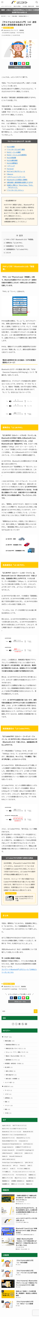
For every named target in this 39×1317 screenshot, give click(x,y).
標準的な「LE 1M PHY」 (14, 243)
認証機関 (5, 1184)
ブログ (8, 1037)
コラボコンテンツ (8, 1175)
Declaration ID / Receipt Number (11, 1144)
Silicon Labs (6, 1165)
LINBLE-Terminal (7, 1153)
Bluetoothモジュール (23, 1138)
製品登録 (29, 1181)
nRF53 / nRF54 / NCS (8, 1159)
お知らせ (8, 1086)
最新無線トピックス (13, 1060)
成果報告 (8, 1098)
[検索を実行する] (35, 1011)
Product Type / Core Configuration (12, 1162)
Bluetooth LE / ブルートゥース (11, 30)
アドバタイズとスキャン (15, 190)
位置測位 (32, 1175)
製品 (7, 1109)
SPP (15, 1165)
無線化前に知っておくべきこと (16, 1048)
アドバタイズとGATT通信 (16, 149)
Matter (4, 1156)
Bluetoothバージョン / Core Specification (14, 1135)
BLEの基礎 (10, 146)
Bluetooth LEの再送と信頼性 (17, 179)
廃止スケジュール (20, 1178)
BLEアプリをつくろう (19, 1125)
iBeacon (10, 174)
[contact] (26, 1024)
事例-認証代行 (11, 1075)
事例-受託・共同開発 (12, 1079)
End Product (28, 1144)
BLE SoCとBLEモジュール (16, 171)
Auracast (10, 168)
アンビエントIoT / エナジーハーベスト (24, 1172)
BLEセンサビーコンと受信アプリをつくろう (14, 1128)
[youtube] (19, 1024)
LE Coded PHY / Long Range (8, 32)
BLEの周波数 (11, 157)
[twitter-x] (16, 1024)
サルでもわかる (20, 32)
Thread (22, 1165)
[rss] (22, 1024)
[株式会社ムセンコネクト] (19, 2)
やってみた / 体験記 (23, 1168)
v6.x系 (12, 1168)
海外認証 (31, 1178)
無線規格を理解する (8, 27)
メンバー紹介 (9, 1082)
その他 (8, 1113)
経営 (7, 1102)
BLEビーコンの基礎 (14, 152)
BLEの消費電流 (12, 163)
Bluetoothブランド (8, 1138)
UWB (30, 1165)
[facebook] (13, 1024)
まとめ (8, 252)
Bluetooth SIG (28, 1131)
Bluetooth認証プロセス (9, 1141)
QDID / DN (29, 1162)
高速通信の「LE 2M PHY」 (15, 246)
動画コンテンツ (7, 1178)
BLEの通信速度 (12, 160)
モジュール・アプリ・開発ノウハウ (17, 1052)
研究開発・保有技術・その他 (14, 1063)
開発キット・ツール (17, 1184)
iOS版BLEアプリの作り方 (23, 1147)
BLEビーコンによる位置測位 (17, 155)
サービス (8, 1090)
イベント (8, 1105)
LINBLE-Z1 (18, 1153)
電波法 (29, 1184)
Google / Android (7, 1147)
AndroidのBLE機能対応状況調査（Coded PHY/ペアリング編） (24, 898)
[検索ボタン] (36, 2)
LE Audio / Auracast (8, 1150)
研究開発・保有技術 (17, 1181)
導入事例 (8, 1067)
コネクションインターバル (16, 177)
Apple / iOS (6, 1125)
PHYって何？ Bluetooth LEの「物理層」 (20, 239)
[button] (11, 63)
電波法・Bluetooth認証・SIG (15, 1056)
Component (23, 1141)
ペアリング (11, 166)
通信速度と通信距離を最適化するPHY (20, 182)
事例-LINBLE (10, 1071)
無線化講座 (9, 1041)
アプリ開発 (6, 1172)
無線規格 (22, 30)
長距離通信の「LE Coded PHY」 (17, 249)
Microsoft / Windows (15, 1156)
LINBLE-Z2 (28, 1153)
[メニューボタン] (2, 2)
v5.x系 (5, 1168)
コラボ (8, 1094)
